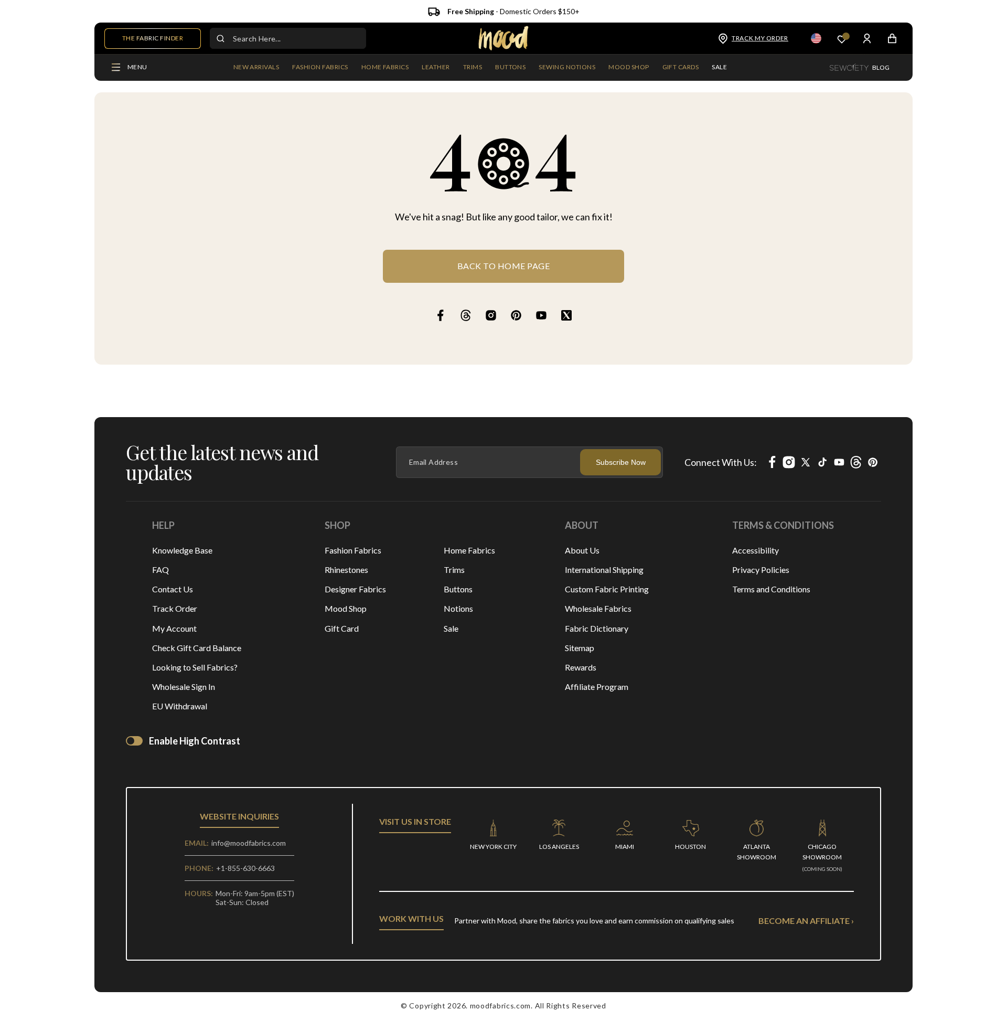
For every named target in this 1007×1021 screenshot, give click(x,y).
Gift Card (342, 628)
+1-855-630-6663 (245, 868)
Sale (451, 628)
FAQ (160, 570)
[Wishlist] (842, 38)
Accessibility (755, 550)
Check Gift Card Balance (196, 648)
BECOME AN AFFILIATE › (806, 921)
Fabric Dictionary (596, 628)
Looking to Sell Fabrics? (195, 667)
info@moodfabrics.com (248, 842)
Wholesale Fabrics (598, 608)
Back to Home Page (503, 266)
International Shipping (604, 570)
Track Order (174, 608)
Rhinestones (346, 570)
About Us (582, 550)
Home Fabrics (469, 550)
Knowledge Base (182, 550)
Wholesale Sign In (183, 687)
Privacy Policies (760, 570)
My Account (174, 628)
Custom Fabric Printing (607, 589)
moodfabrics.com (500, 1005)
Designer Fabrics (355, 589)
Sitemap (579, 648)
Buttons (458, 589)
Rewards (580, 667)
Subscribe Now (621, 462)
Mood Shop (346, 608)
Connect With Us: (720, 462)
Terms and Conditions (771, 589)
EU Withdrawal (179, 706)
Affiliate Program (596, 687)
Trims (454, 570)
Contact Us (172, 589)
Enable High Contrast (194, 741)
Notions (458, 608)
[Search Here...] (220, 38)
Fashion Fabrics (353, 550)
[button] (320, 68)
